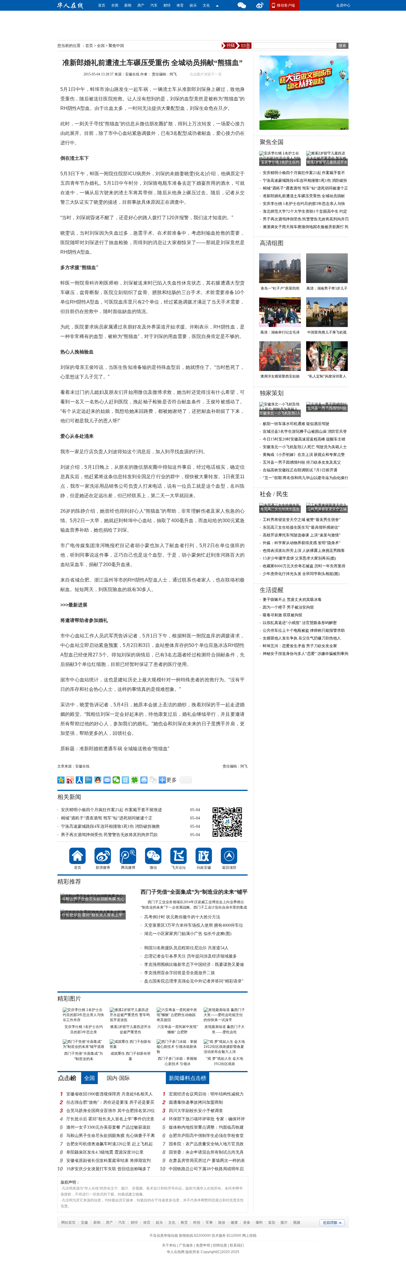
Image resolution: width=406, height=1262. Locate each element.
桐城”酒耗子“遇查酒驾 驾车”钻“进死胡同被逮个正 (106, 818)
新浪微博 (103, 856)
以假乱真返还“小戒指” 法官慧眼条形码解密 (300, 622)
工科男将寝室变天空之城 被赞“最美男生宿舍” (302, 519)
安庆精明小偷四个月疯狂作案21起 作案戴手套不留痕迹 (111, 810)
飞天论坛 (178, 856)
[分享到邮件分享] (107, 780)
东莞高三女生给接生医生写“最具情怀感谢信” (301, 527)
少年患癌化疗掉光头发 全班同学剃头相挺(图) (301, 573)
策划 (271, 1222)
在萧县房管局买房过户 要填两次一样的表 (207, 1160)
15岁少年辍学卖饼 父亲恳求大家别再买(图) (299, 558)
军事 (209, 1222)
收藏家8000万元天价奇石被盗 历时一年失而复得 (304, 566)
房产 (140, 5)
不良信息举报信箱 (164, 1235)
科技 (196, 1222)
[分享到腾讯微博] (88, 780)
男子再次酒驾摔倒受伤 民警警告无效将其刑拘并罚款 (109, 835)
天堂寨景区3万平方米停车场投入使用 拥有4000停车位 (193, 925)
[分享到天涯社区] (125, 780)
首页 (101, 5)
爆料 (259, 1222)
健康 (234, 1222)
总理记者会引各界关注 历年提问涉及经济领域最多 (190, 956)
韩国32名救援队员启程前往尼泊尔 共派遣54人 (186, 948)
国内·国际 (118, 1078)
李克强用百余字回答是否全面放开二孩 (179, 973)
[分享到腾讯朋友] (135, 780)
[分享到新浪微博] (70, 780)
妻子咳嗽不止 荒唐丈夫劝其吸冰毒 (292, 599)
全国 (114, 5)
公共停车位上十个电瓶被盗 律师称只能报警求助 (304, 630)
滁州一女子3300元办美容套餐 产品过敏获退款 (108, 1127)
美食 (246, 1222)
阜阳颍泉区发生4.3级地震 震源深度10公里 (105, 1152)
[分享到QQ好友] (98, 780)
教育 (184, 1222)
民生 (282, 494)
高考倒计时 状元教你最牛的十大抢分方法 (182, 917)
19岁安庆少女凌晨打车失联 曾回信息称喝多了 (108, 1169)
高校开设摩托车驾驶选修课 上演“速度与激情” (302, 535)
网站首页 (68, 1222)
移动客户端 (286, 5)
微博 (260, 5)
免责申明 (203, 1245)
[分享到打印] (144, 780)
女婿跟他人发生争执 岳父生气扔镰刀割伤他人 (302, 638)
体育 (180, 5)
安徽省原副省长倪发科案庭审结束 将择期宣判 (108, 1160)
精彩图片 (69, 998)
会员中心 (343, 5)
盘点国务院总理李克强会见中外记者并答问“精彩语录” (193, 981)
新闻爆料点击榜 (187, 1078)
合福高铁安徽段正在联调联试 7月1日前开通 (300, 470)
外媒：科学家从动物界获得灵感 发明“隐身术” (302, 543)
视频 (296, 1222)
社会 (266, 494)
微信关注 (217, 5)
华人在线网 (176, 1252)
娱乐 (193, 5)
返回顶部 (229, 856)
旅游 (221, 1222)
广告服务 (186, 1245)
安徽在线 (132, 74)
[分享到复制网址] (153, 780)
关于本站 (169, 1245)
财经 (167, 5)
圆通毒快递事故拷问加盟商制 (196, 1102)
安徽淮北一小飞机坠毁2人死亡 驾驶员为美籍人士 (305, 447)
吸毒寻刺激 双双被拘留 (282, 615)
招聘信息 (220, 1245)
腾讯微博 (128, 856)
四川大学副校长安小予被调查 (196, 1110)
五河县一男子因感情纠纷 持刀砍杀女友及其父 (302, 462)
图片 (284, 1222)
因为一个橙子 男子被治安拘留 (288, 607)
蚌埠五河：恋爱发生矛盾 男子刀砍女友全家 (300, 646)
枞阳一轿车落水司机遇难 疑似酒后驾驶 (296, 423)
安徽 (84, 1222)
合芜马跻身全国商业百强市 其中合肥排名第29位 (110, 1110)
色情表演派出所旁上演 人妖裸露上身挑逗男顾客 (304, 550)
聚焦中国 (116, 45)
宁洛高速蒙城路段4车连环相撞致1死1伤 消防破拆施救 (110, 826)
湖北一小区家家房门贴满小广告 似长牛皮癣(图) (188, 933)
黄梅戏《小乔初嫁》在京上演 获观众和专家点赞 (304, 454)
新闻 (127, 5)
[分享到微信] (116, 780)
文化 (206, 5)
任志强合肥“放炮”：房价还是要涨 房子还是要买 (110, 1102)
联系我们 (237, 1245)
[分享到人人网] (79, 780)
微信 (242, 5)
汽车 (154, 5)
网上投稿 (249, 1235)
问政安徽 (204, 856)
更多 (171, 780)
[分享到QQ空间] (61, 780)
